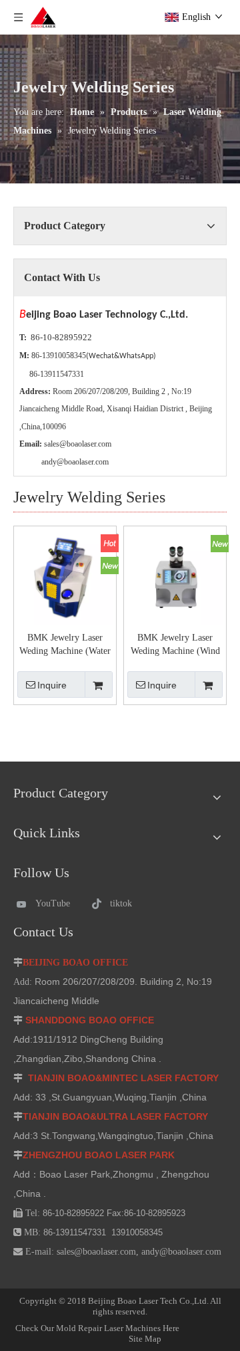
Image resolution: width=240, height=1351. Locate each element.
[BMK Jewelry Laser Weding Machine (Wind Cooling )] (175, 576)
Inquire (52, 685)
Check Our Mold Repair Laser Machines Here (97, 1328)
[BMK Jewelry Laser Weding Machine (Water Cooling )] (65, 576)
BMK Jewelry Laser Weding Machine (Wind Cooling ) (175, 645)
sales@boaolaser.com (77, 444)
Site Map (152, 1333)
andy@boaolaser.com (75, 462)
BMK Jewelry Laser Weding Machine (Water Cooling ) (65, 645)
